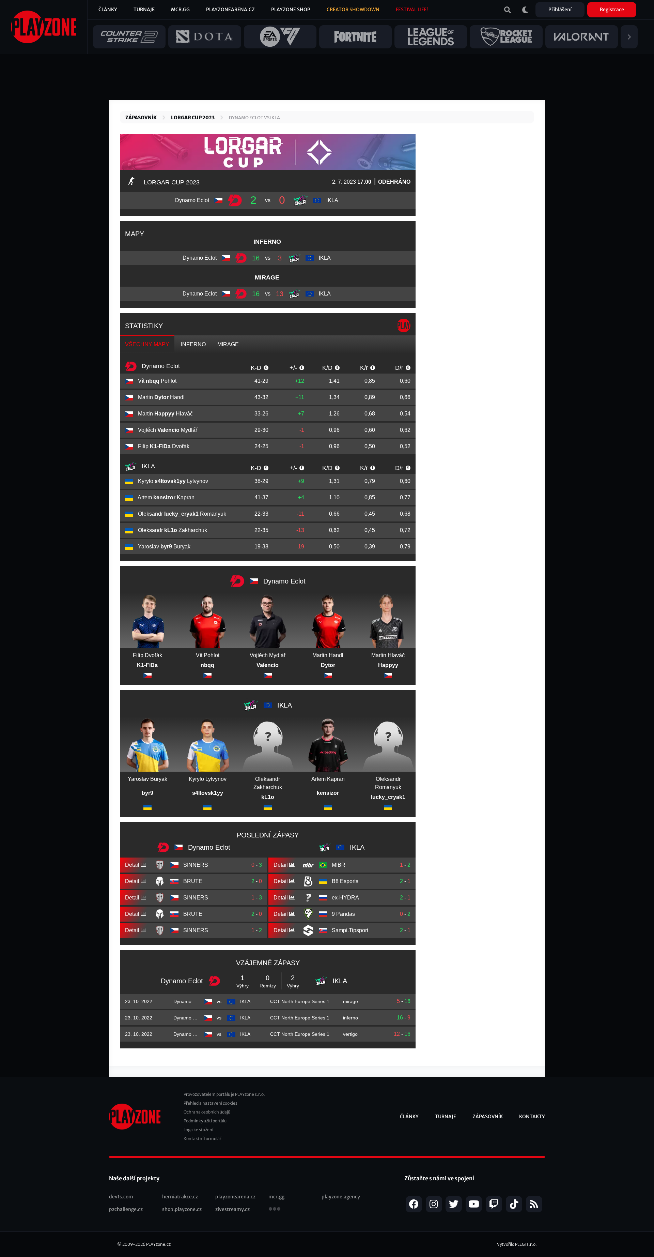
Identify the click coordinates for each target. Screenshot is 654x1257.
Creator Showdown (353, 9)
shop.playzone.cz (182, 1209)
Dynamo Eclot (160, 366)
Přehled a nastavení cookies (210, 1103)
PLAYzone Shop (290, 9)
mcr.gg (276, 1197)
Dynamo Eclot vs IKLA (254, 118)
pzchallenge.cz (126, 1209)
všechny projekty (274, 1209)
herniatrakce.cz (180, 1197)
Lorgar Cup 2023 (193, 118)
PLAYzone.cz (158, 1244)
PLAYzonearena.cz (230, 9)
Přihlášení (560, 9)
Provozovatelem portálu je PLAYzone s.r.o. (224, 1094)
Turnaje (144, 9)
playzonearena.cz (235, 1197)
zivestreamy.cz (232, 1209)
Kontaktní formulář (202, 1138)
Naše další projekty (134, 1178)
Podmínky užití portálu (205, 1120)
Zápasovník (141, 118)
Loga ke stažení (198, 1129)
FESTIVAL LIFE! (412, 9)
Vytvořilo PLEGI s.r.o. (517, 1244)
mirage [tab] (228, 344)
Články (107, 9)
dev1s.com (121, 1197)
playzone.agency (341, 1197)
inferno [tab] (193, 344)
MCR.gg (180, 9)
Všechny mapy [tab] (147, 344)
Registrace (612, 9)
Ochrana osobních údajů (207, 1112)
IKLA (147, 466)
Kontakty (532, 1117)
